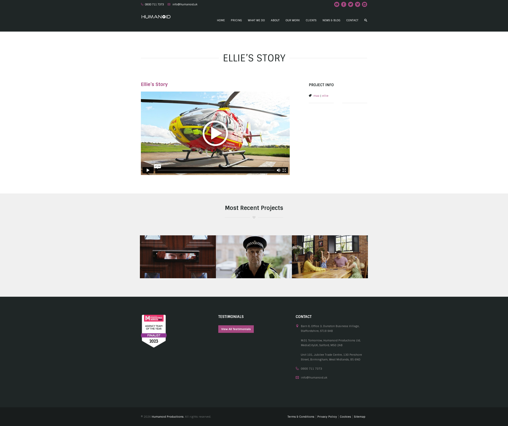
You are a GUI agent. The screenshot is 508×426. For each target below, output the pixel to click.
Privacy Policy (327, 416)
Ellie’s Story (154, 84)
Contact (352, 20)
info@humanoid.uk (184, 4)
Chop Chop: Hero (330, 266)
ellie (325, 96)
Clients (311, 20)
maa (316, 96)
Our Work (293, 20)
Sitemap (359, 416)
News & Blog (331, 20)
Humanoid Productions (168, 416)
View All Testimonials (236, 329)
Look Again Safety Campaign (254, 266)
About (275, 20)
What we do (256, 20)
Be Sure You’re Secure (178, 266)
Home (221, 20)
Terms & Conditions (301, 416)
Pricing (236, 20)
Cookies (345, 416)
